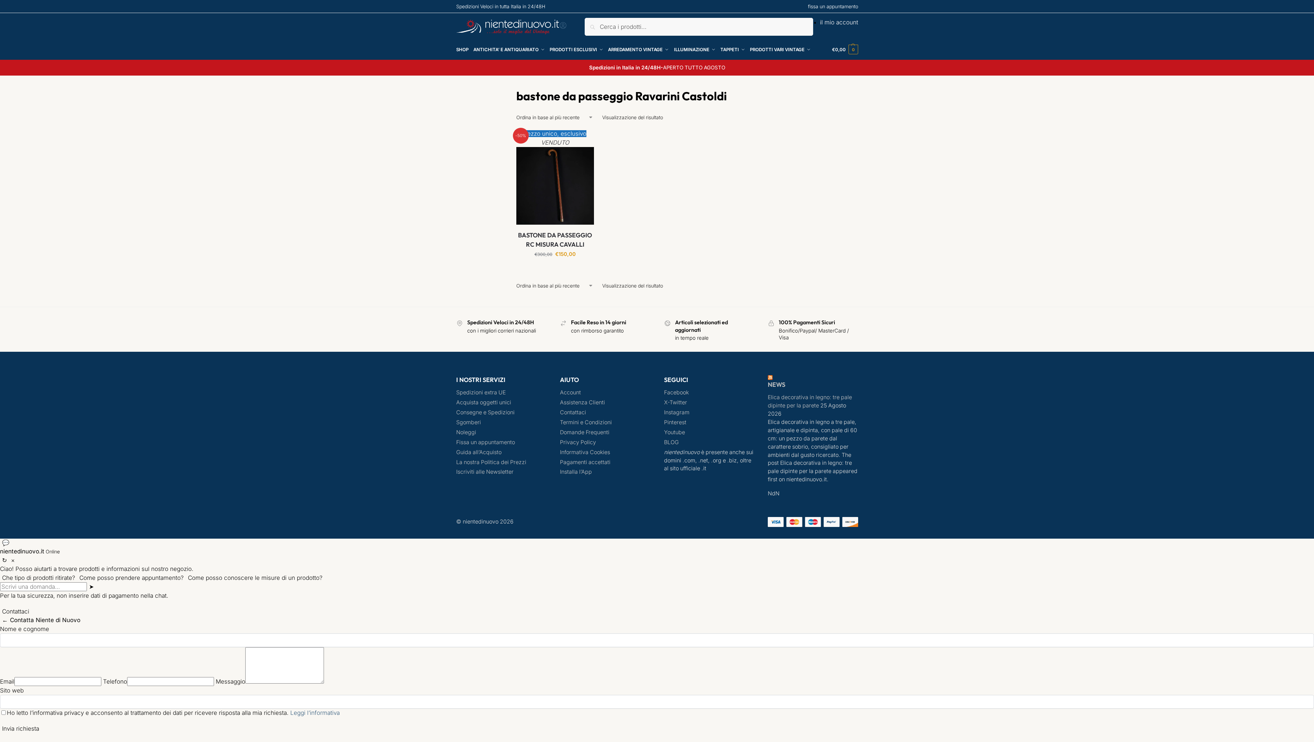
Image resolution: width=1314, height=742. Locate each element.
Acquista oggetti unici (483, 402)
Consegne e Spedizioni (485, 412)
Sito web (12, 690)
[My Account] (563, 27)
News (776, 385)
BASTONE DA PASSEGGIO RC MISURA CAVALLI (555, 239)
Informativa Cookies (585, 452)
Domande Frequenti (584, 432)
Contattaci (573, 412)
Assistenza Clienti (582, 402)
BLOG (671, 442)
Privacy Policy (578, 442)
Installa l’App (576, 472)
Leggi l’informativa (315, 712)
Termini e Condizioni (586, 422)
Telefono (115, 681)
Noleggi (466, 432)
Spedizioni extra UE (481, 392)
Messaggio (230, 681)
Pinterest (675, 422)
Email (7, 681)
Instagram (676, 412)
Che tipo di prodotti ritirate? (38, 577)
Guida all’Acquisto (479, 452)
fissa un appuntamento (833, 6)
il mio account (839, 22)
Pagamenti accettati (585, 462)
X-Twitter (675, 402)
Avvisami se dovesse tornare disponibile (555, 271)
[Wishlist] (584, 140)
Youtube (674, 432)
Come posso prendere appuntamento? (131, 577)
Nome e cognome (24, 629)
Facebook (676, 392)
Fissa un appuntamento (485, 442)
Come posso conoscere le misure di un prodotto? (255, 577)
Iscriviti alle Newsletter (485, 472)
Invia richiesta (20, 728)
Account (570, 392)
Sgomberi (468, 422)
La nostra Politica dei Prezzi (491, 462)
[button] (845, 49)
